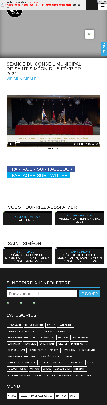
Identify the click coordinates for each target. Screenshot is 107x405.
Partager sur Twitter (40, 175)
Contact (73, 396)
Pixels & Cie (62, 344)
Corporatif (44, 363)
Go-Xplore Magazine (16, 350)
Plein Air (39, 375)
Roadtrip (51, 325)
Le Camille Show (68, 350)
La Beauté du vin (47, 344)
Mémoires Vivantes (80, 337)
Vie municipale (22, 79)
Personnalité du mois (17, 369)
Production (61, 396)
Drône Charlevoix (87, 350)
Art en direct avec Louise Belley (21, 363)
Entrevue (47, 369)
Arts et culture (65, 375)
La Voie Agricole (66, 325)
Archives (91, 363)
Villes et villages (83, 375)
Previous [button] (6, 223)
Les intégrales (14, 344)
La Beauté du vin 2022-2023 (51, 356)
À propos (12, 396)
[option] (27, 218)
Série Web (51, 375)
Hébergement (79, 369)
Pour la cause (77, 363)
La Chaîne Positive (79, 344)
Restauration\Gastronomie (19, 375)
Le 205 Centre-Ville (62, 369)
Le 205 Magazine (14, 325)
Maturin (69, 356)
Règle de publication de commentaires (36, 396)
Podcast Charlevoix (34, 325)
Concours (34, 369)
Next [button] (101, 223)
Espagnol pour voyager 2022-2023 (22, 337)
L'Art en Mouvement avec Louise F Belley (24, 331)
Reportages (63, 337)
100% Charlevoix (60, 363)
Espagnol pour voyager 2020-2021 (22, 356)
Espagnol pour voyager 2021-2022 (43, 350)
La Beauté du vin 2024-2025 (56, 331)
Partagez (103, 50)
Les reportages (47, 337)
